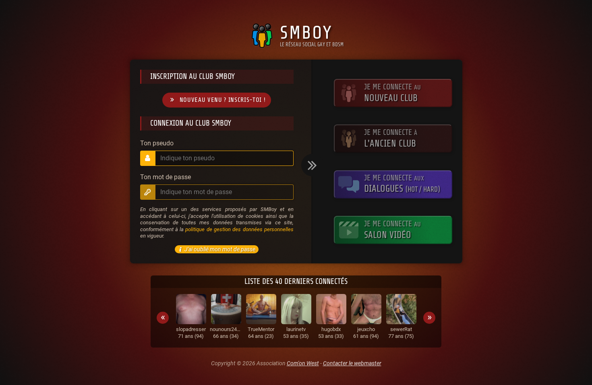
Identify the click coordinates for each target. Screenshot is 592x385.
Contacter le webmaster (352, 363)
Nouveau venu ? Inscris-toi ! (223, 99)
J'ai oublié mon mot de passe (219, 249)
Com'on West (303, 363)
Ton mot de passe (165, 177)
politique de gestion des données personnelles (239, 229)
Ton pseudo (157, 143)
